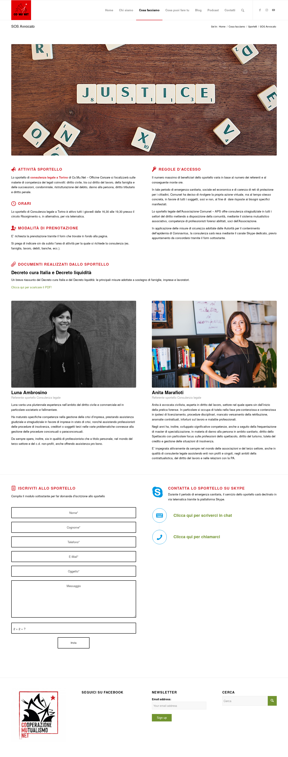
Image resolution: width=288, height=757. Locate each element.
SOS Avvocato (23, 26)
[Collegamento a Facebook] (259, 10)
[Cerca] (242, 10)
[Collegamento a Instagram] (266, 10)
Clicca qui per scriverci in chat (202, 515)
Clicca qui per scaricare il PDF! (31, 287)
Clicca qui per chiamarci (196, 537)
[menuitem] (109, 10)
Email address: (161, 699)
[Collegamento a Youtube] (273, 10)
